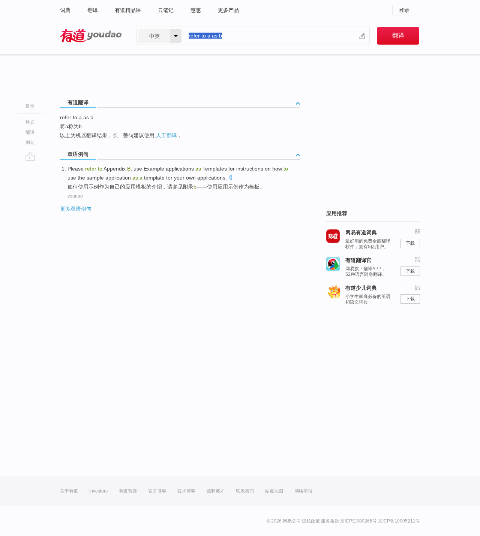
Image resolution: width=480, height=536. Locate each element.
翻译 (92, 10)
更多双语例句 (76, 209)
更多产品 (228, 10)
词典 (65, 10)
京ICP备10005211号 (399, 521)
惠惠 (195, 10)
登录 (404, 10)
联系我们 (245, 491)
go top (30, 156)
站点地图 (274, 491)
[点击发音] (230, 178)
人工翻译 (166, 135)
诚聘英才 (216, 491)
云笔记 (166, 10)
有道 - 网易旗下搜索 (91, 36)
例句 (30, 142)
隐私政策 (311, 521)
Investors (98, 491)
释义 (30, 122)
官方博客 (157, 491)
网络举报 (303, 491)
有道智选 (128, 491)
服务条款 (330, 521)
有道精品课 (128, 10)
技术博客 (186, 491)
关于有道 (69, 491)
